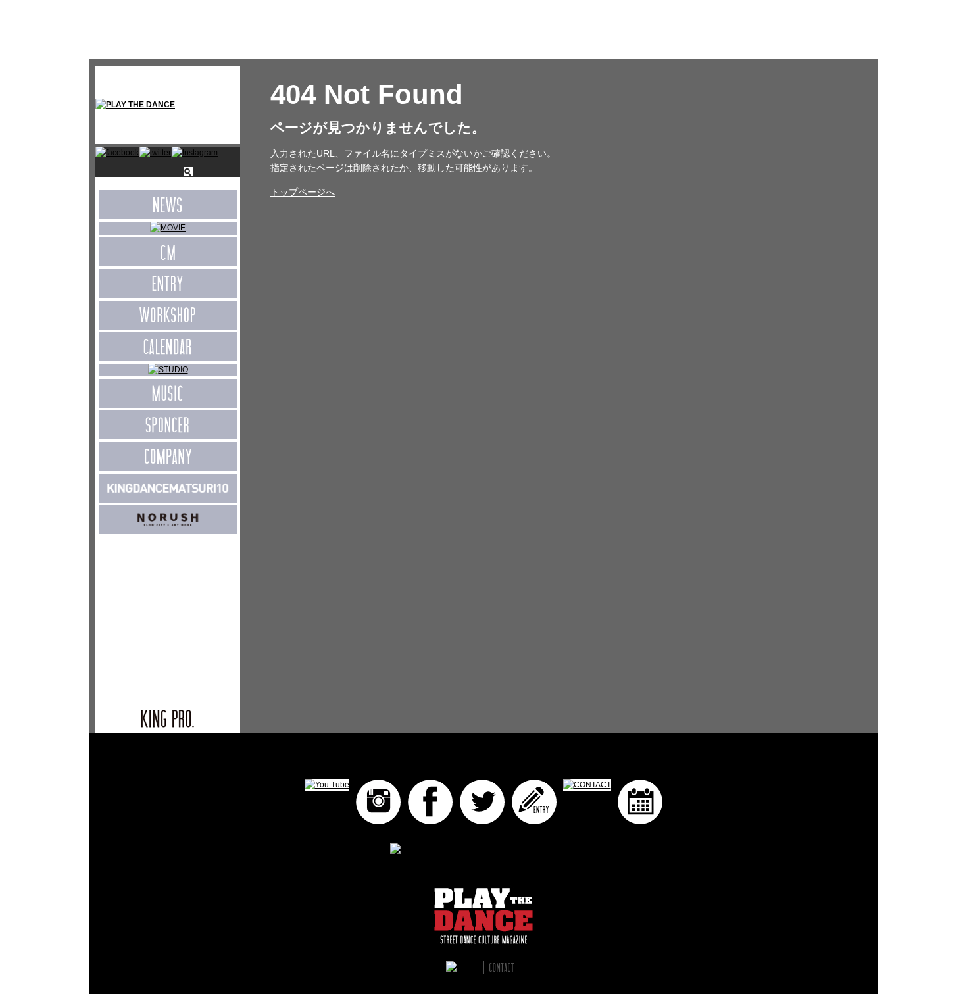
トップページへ (302, 192)
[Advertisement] (167, 614)
